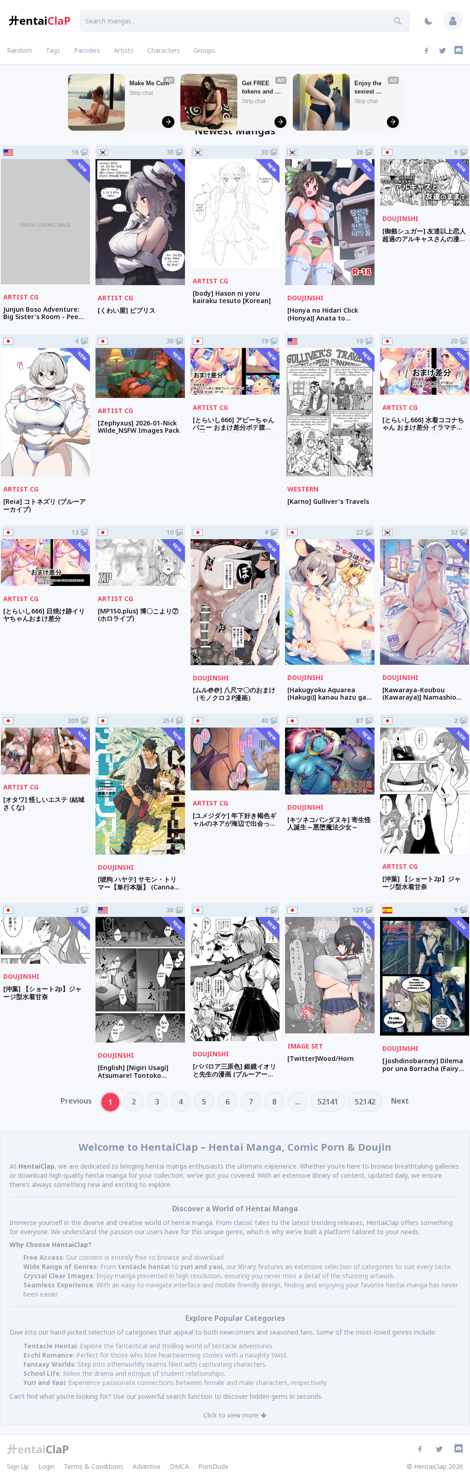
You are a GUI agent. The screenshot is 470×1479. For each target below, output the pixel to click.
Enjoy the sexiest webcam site (372, 88)
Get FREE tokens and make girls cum (258, 88)
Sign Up (18, 1466)
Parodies (87, 50)
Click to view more (230, 1415)
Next (400, 1101)
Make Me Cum (149, 83)
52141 (328, 1102)
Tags (53, 50)
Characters (163, 50)
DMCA (179, 1466)
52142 (365, 1102)
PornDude (213, 1466)
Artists (124, 50)
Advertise (147, 1466)
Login (46, 1466)
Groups (204, 50)
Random (19, 50)
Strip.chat (141, 93)
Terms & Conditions (93, 1466)
